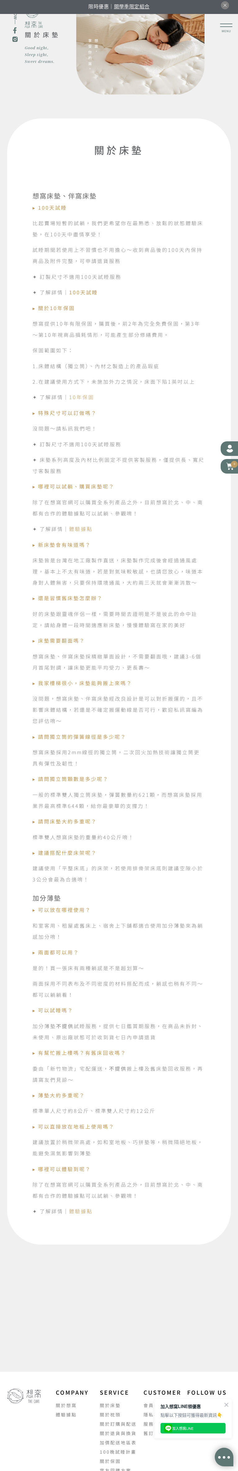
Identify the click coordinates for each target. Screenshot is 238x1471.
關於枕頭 (110, 1414)
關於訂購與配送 (118, 1424)
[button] (229, 466)
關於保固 (110, 1461)
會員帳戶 (154, 1405)
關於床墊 (110, 1405)
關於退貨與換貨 (118, 1433)
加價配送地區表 (118, 1442)
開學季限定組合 (132, 6)
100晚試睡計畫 (118, 1452)
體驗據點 (81, 529)
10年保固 (81, 397)
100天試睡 (84, 292)
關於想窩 (66, 1405)
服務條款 (154, 1424)
